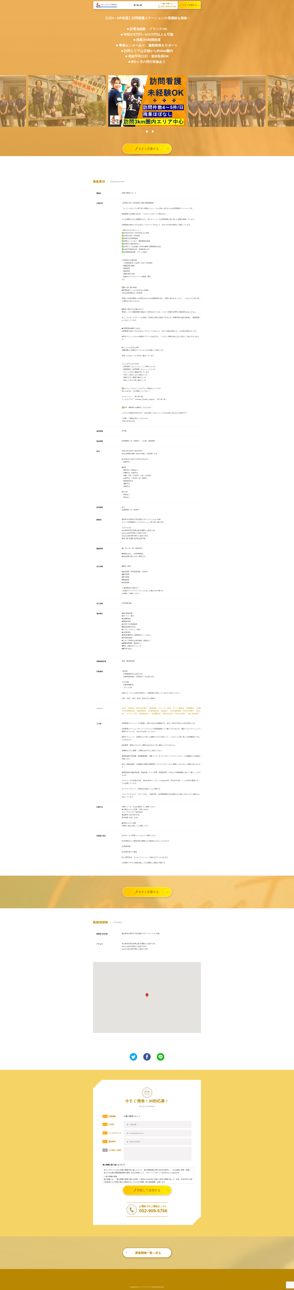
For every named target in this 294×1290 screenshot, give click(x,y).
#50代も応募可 (188, 711)
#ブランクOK (132, 714)
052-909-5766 (168, 6)
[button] (187, 103)
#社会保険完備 (175, 711)
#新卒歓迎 (152, 708)
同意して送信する (148, 1190)
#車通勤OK (190, 708)
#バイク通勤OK (178, 708)
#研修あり (164, 711)
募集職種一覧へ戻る (148, 1252)
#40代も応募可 (180, 714)
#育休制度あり (144, 714)
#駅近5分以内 (168, 714)
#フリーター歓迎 (165, 708)
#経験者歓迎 (141, 711)
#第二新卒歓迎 (193, 714)
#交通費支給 (156, 714)
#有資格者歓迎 (153, 711)
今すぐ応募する (190, 5)
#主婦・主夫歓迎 (128, 708)
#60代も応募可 (141, 708)
